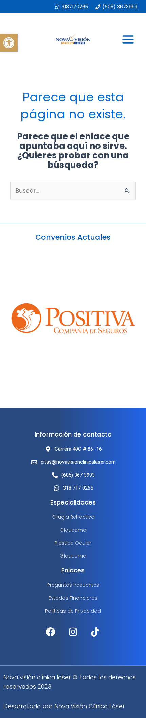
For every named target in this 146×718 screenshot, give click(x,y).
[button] (9, 43)
